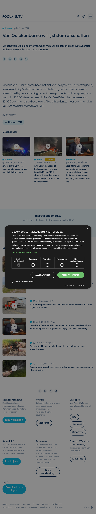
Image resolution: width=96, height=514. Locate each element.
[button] (48, 252)
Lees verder (72, 248)
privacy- (48, 248)
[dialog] (48, 257)
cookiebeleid (60, 248)
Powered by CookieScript (75, 286)
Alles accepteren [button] (71, 275)
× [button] (87, 228)
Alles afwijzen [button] (43, 275)
